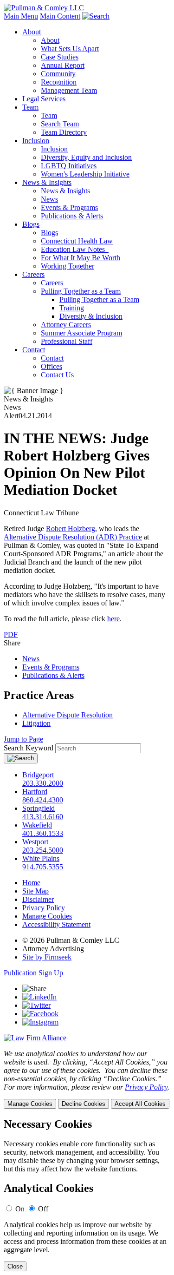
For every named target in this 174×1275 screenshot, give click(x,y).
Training (71, 308)
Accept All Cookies (140, 1103)
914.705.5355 (42, 867)
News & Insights (46, 182)
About (31, 32)
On (20, 1209)
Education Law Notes (75, 249)
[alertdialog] (87, 1195)
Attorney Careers (66, 325)
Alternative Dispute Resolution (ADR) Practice (73, 537)
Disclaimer (38, 899)
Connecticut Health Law (77, 241)
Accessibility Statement (56, 924)
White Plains (40, 858)
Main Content (60, 16)
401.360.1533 (42, 833)
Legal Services (43, 99)
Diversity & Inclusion (90, 316)
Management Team (69, 90)
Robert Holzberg (70, 528)
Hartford (34, 791)
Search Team (60, 124)
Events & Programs (69, 207)
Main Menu (21, 16)
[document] (87, 1195)
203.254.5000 (42, 850)
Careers (33, 274)
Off (43, 1209)
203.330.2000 (42, 783)
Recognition (59, 82)
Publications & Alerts (72, 216)
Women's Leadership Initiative (85, 174)
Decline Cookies (83, 1103)
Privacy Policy (43, 908)
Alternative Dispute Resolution (67, 715)
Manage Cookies (47, 916)
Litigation (36, 723)
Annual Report (62, 65)
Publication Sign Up (33, 973)
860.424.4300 (42, 800)
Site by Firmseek (46, 957)
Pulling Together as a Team (81, 291)
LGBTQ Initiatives (69, 166)
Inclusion (35, 141)
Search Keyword (28, 748)
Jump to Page (23, 739)
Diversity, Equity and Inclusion (86, 157)
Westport (35, 842)
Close (15, 1266)
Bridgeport (38, 775)
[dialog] (87, 1079)
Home (31, 883)
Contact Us (57, 375)
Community (58, 74)
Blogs (30, 224)
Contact (33, 350)
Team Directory (64, 132)
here (113, 619)
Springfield (38, 808)
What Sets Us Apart (70, 49)
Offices (51, 366)
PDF (11, 634)
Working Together (67, 266)
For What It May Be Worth (80, 258)
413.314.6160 (42, 817)
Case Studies (59, 57)
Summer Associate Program (81, 333)
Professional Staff (66, 341)
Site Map (35, 891)
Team (30, 107)
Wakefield (37, 825)
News (49, 199)
